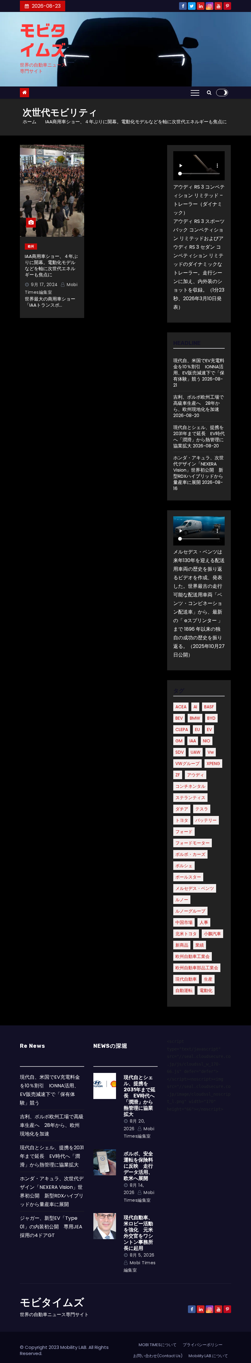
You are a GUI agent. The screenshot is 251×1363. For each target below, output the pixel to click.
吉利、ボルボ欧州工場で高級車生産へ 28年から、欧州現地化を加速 (198, 403)
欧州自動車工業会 (192, 956)
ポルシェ (184, 866)
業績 (199, 945)
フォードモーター (192, 843)
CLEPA (181, 729)
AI (195, 707)
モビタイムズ (52, 1302)
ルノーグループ (190, 911)
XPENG (213, 763)
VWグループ (187, 763)
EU (197, 729)
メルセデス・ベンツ (194, 888)
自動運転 (184, 990)
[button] (209, 92)
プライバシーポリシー (203, 1345)
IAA (192, 741)
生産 (208, 979)
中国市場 (184, 922)
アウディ (195, 775)
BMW (195, 718)
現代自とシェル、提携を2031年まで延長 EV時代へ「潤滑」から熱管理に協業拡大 (199, 436)
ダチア (181, 809)
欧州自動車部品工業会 (196, 968)
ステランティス (190, 797)
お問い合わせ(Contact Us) (157, 1356)
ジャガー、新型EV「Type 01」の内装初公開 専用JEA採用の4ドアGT (51, 1227)
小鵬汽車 (212, 934)
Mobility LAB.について (208, 1356)
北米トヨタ (186, 934)
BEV (179, 718)
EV (209, 729)
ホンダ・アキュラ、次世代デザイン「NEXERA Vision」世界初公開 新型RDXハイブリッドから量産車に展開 (198, 469)
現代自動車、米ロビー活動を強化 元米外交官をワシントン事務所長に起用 (138, 1233)
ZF (177, 775)
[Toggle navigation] (195, 93)
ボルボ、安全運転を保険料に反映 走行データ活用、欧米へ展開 (138, 1166)
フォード (184, 832)
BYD (211, 718)
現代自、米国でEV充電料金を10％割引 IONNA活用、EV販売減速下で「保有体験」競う (198, 369)
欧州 (31, 246)
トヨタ (181, 820)
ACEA (180, 707)
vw (211, 752)
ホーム (29, 121)
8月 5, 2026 (142, 1255)
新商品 (181, 945)
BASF (209, 707)
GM (178, 741)
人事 (204, 922)
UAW (195, 752)
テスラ (201, 809)
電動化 (206, 990)
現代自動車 (186, 979)
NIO (206, 741)
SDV (179, 752)
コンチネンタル (190, 786)
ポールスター (188, 877)
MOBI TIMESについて (158, 1345)
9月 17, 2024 (44, 284)
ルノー (181, 900)
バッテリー (206, 820)
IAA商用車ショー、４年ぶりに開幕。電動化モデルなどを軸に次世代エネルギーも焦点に (51, 265)
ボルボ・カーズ (190, 854)
